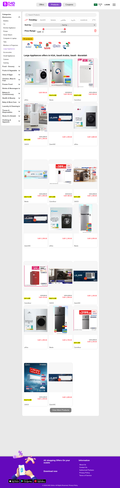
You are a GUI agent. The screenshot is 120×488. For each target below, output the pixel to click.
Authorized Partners (86, 470)
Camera (6, 59)
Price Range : (31, 31)
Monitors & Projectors (10, 45)
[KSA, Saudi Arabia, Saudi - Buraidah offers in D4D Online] (95, 31)
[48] (38, 50)
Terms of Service (85, 475)
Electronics (6, 17)
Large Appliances (9, 49)
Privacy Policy (84, 473)
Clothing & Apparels (6, 121)
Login (107, 5)
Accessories (7, 52)
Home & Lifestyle (9, 116)
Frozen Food (7, 84)
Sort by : (29, 25)
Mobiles (6, 21)
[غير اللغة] (95, 5)
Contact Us (83, 467)
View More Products (60, 410)
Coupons (69, 5)
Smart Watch (7, 35)
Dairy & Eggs (7, 75)
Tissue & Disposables (7, 111)
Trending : (33, 20)
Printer (5, 31)
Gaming (6, 63)
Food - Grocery (8, 66)
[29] (47, 50)
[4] (57, 50)
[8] (28, 50)
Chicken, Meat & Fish (8, 79)
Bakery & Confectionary (8, 93)
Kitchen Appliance (9, 28)
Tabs (5, 42)
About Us (82, 465)
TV (4, 24)
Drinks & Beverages (10, 88)
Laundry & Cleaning (10, 106)
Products (54, 5)
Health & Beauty (8, 98)
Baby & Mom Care (9, 102)
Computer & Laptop (9, 38)
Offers (41, 5)
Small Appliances (9, 56)
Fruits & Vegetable (9, 70)
